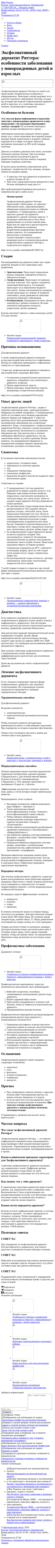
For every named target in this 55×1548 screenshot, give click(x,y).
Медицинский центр (13, 1527)
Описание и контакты (17, 40)
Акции (10, 28)
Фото (9, 25)
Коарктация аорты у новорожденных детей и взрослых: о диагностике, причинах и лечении (29, 759)
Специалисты (13, 30)
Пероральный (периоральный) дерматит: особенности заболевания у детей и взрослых (28, 339)
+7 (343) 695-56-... (17, 7)
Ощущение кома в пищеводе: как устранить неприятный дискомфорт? (22, 1439)
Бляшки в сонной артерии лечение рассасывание (24, 1425)
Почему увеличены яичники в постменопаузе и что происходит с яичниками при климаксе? (30, 1485)
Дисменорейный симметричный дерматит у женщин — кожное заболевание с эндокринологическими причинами (28, 603)
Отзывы (11, 33)
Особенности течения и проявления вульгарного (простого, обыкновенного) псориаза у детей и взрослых (30, 977)
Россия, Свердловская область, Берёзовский (22, 5)
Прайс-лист (12, 35)
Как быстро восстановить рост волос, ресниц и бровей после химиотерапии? (29, 1521)
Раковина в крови (9, 1451)
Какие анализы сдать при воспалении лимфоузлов (25, 1445)
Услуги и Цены (14, 22)
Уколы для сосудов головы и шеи (17, 1430)
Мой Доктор (7, 2)
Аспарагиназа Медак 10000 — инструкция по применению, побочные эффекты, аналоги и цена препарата (29, 1509)
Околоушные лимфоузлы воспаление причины (23, 1420)
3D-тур (10, 38)
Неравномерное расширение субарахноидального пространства (29, 1386)
